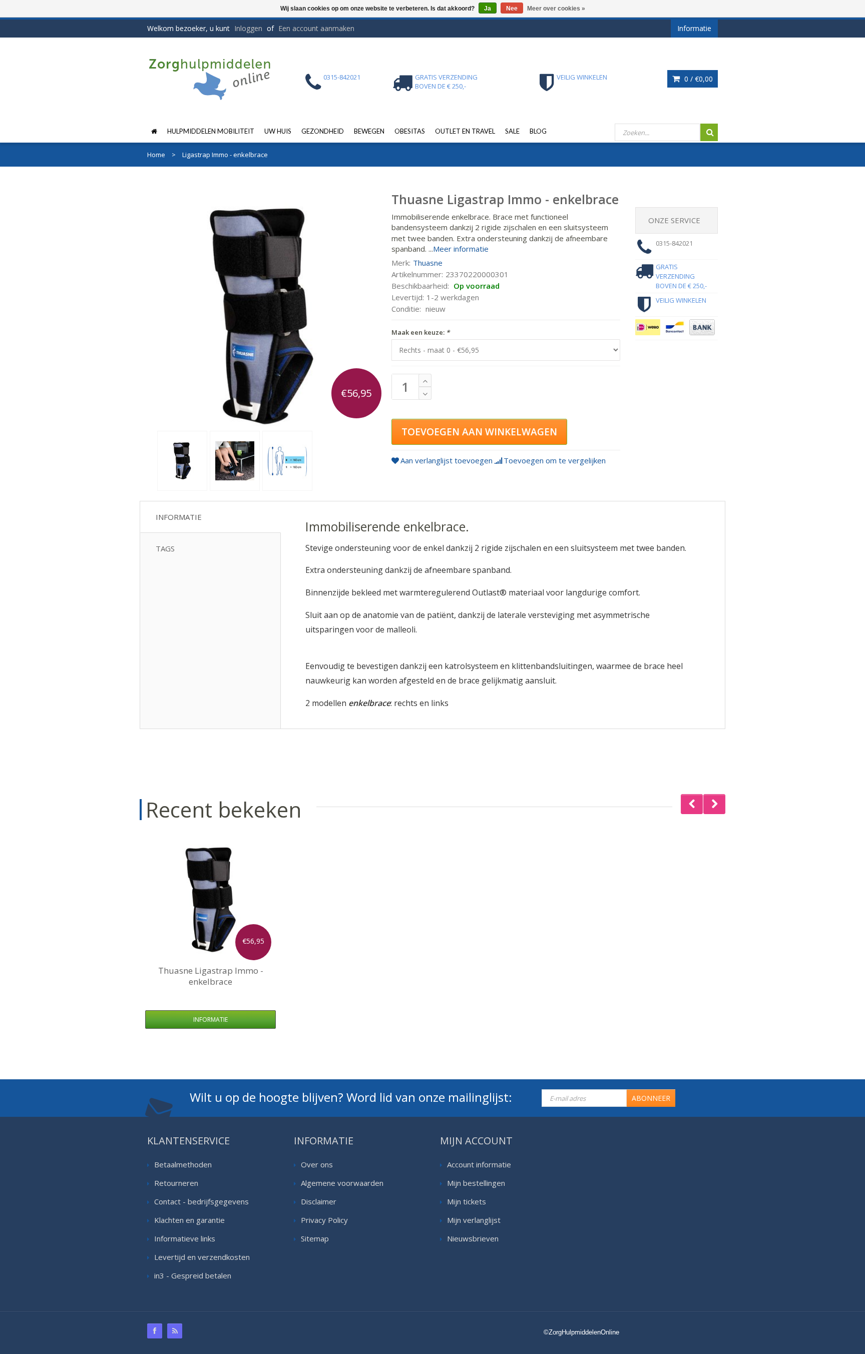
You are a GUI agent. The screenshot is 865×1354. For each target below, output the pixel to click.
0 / (697, 79)
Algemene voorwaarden (342, 1183)
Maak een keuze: (420, 332)
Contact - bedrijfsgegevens (201, 1201)
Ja (487, 8)
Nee (512, 8)
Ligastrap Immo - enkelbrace (210, 976)
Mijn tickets (466, 1201)
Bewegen (369, 131)
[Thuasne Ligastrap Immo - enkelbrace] (182, 460)
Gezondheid (322, 131)
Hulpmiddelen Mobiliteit (210, 131)
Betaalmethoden (183, 1164)
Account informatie (479, 1164)
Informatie (179, 517)
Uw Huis (277, 131)
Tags (165, 548)
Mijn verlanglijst (474, 1220)
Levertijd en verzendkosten (202, 1257)
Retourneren (176, 1183)
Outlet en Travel (465, 131)
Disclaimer (318, 1201)
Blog (538, 131)
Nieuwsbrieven (473, 1238)
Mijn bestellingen (476, 1183)
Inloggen (248, 28)
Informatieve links (184, 1238)
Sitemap (315, 1238)
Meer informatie (461, 249)
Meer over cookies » (556, 8)
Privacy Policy (324, 1220)
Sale (512, 131)
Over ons (317, 1164)
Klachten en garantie (189, 1220)
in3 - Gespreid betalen (192, 1275)
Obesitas (409, 131)
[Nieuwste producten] (174, 1330)
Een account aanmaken (316, 28)
